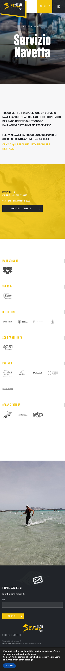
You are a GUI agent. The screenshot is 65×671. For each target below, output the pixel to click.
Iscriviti (43, 6)
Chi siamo (6, 635)
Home (25, 27)
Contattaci (17, 635)
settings (29, 659)
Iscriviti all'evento (21, 208)
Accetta (9, 665)
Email (3, 600)
